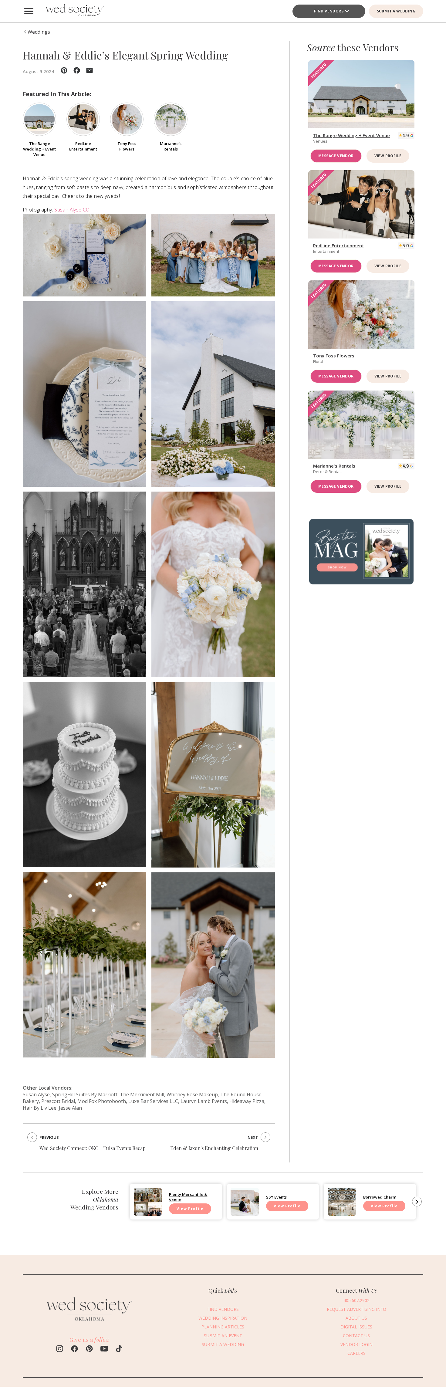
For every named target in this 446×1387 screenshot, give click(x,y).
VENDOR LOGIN (356, 1344)
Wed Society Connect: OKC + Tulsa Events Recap (92, 1148)
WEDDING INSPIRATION (222, 1318)
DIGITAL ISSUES (356, 1326)
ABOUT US (356, 1318)
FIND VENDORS (328, 11)
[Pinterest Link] (89, 1349)
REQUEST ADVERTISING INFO (356, 1309)
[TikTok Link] (119, 1349)
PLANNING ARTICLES (222, 1326)
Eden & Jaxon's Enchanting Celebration (214, 1148)
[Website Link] (89, 1323)
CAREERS (356, 1353)
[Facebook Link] (74, 1349)
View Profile (388, 155)
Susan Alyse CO (72, 209)
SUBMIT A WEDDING (396, 11)
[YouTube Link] (104, 1349)
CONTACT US (356, 1335)
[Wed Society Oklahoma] (74, 11)
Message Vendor (336, 155)
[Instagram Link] (59, 1349)
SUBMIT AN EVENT (223, 1335)
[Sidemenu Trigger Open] (29, 11)
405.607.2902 (356, 1300)
